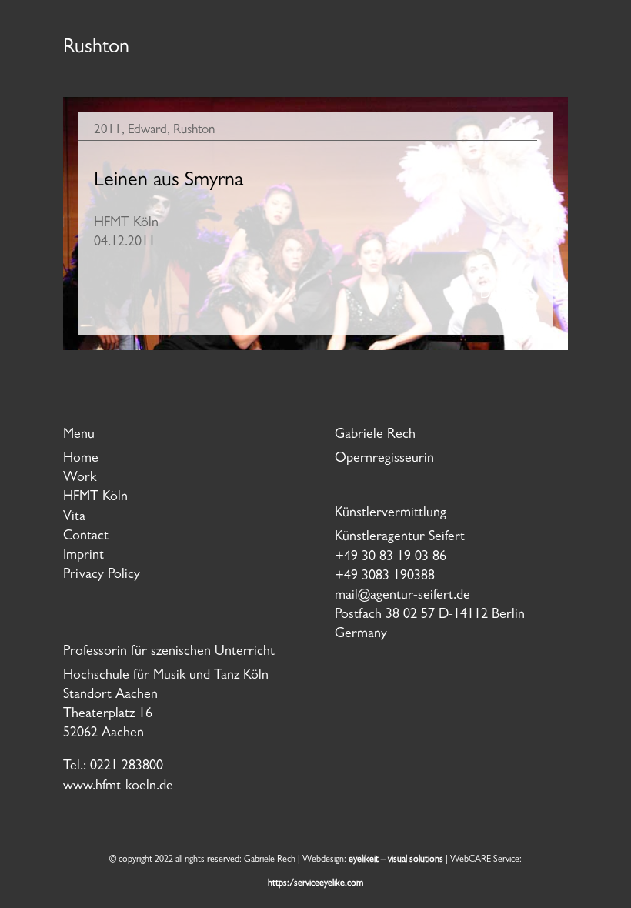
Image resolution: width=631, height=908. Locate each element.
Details (499, 295)
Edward (147, 130)
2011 (108, 130)
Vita (74, 518)
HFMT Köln (95, 498)
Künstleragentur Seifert (400, 538)
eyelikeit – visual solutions (396, 860)
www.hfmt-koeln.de (118, 787)
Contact (86, 537)
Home (80, 459)
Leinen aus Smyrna (168, 182)
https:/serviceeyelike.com (315, 884)
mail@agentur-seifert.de (402, 596)
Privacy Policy (101, 576)
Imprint (83, 556)
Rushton (194, 130)
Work (79, 479)
